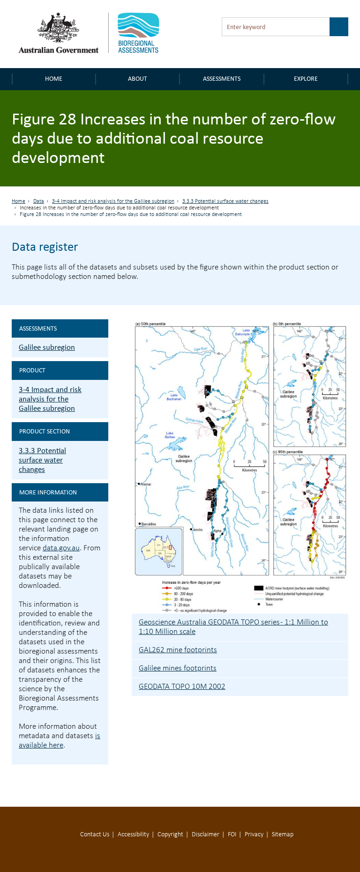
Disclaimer (205, 834)
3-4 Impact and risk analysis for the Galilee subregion (113, 201)
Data (38, 201)
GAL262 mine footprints (178, 650)
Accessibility (133, 834)
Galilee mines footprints (178, 668)
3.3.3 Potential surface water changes (225, 201)
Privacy (254, 834)
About (137, 79)
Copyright (170, 834)
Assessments (221, 79)
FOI (232, 834)
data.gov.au (61, 548)
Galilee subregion (47, 347)
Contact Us (94, 834)
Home (53, 79)
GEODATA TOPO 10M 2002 (182, 687)
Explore (306, 79)
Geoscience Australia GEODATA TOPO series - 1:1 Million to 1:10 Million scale (233, 627)
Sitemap (282, 834)
